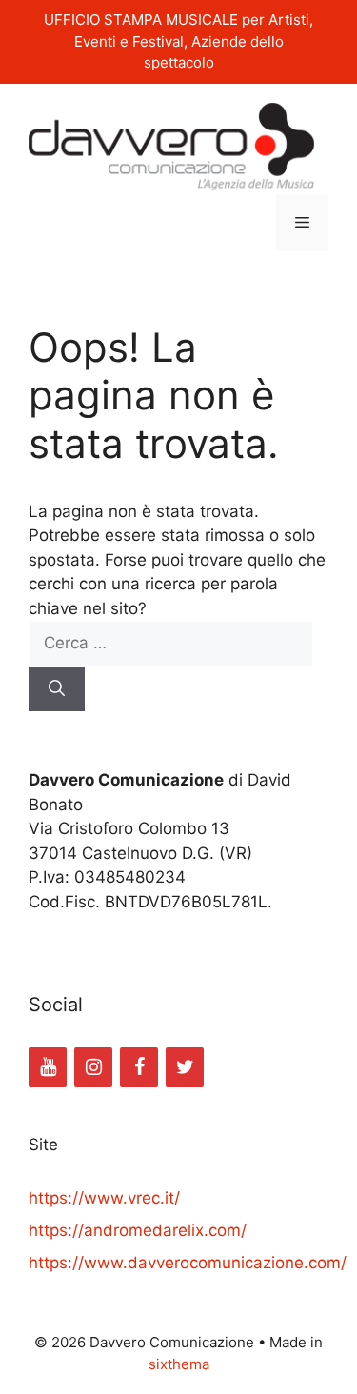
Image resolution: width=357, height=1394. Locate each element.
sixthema (179, 1364)
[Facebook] (139, 1067)
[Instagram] (93, 1067)
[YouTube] (48, 1067)
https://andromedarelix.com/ (138, 1230)
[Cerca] (57, 689)
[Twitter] (185, 1067)
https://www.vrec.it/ (104, 1197)
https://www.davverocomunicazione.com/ (188, 1262)
